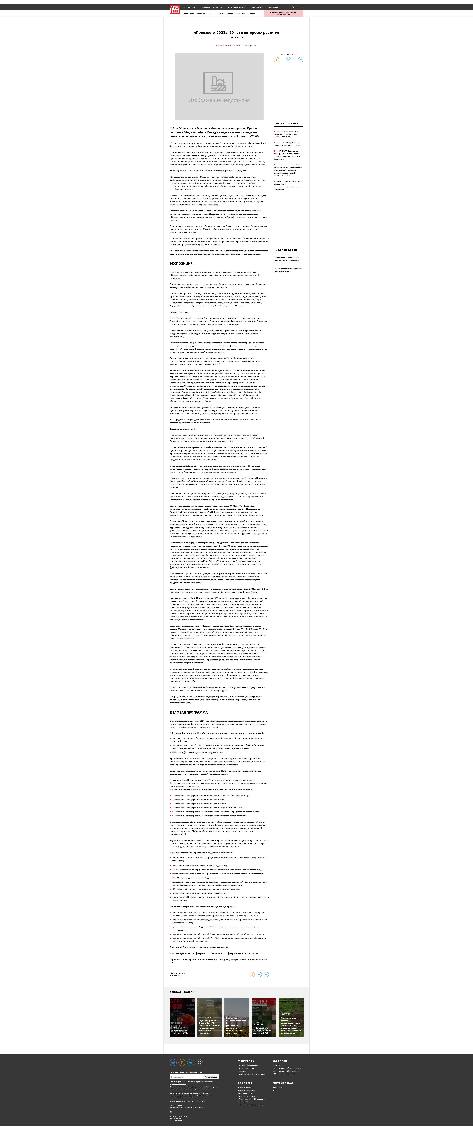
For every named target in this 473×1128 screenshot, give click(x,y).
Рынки (211, 13)
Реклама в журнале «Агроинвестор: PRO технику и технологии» (251, 1099)
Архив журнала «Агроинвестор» (287, 1068)
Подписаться (211, 1077)
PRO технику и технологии (211, 7)
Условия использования (177, 1120)
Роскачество (189, 733)
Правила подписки (246, 1068)
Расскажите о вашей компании (251, 1104)
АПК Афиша (273, 7)
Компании (241, 13)
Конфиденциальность (176, 1118)
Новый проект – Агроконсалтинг (252, 1074)
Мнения (251, 13)
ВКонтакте (277, 1087)
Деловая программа (179, 721)
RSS (274, 1090)
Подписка (277, 1065)
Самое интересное (225, 13)
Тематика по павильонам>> (183, 429)
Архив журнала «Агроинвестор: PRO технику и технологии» (286, 1072)
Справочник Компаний (237, 7)
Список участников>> (180, 312)
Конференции (257, 7)
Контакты (242, 1071)
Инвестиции (189, 13)
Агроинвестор (189, 7)
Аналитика (201, 13)
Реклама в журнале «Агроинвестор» (246, 1092)
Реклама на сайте (245, 1087)
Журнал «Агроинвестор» (248, 1065)
